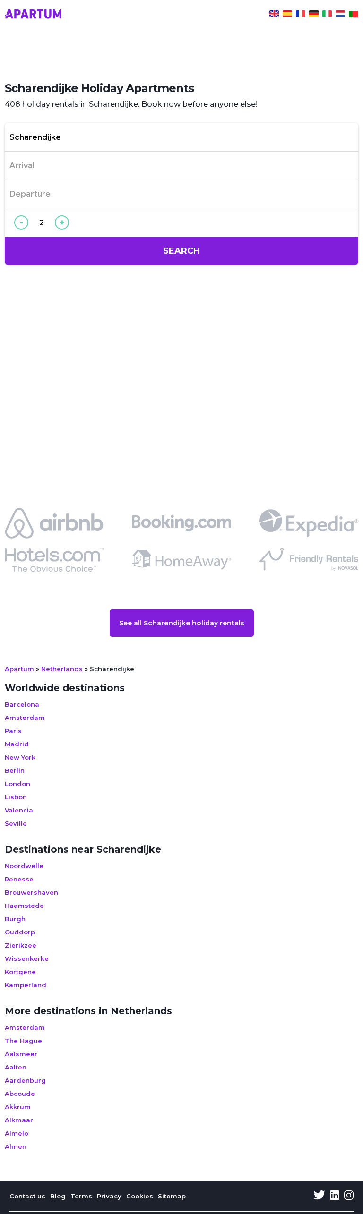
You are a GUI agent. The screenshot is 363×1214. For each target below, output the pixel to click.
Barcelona (22, 704)
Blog (58, 1196)
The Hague (23, 1040)
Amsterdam (25, 717)
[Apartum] (33, 15)
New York (20, 757)
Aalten (15, 1067)
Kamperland (25, 985)
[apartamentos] (353, 15)
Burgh (15, 919)
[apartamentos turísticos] (287, 15)
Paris (13, 731)
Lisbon (16, 797)
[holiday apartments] (274, 15)
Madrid (17, 744)
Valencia (19, 810)
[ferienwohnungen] (314, 15)
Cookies (139, 1196)
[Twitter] (319, 1196)
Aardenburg (25, 1080)
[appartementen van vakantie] (340, 15)
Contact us (27, 1196)
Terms (81, 1196)
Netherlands (62, 669)
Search (181, 251)
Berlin (15, 770)
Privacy (109, 1196)
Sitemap (172, 1196)
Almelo (16, 1133)
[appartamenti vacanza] (327, 15)
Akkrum (18, 1107)
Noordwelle (24, 866)
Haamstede (24, 905)
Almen (15, 1146)
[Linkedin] (334, 1196)
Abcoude (20, 1093)
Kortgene (20, 971)
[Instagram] (349, 1196)
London (17, 783)
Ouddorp (20, 932)
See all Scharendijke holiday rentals (181, 623)
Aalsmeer (21, 1054)
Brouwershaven (31, 892)
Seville (16, 823)
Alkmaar (19, 1120)
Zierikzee (20, 945)
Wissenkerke (27, 958)
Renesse (19, 879)
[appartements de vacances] (300, 15)
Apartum (19, 669)
